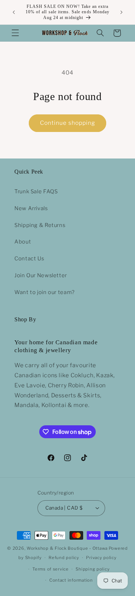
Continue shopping (67, 122)
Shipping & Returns (39, 225)
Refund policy (64, 557)
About (22, 241)
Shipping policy (92, 569)
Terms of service (50, 569)
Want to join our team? (44, 292)
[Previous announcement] (14, 12)
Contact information (71, 580)
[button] (15, 33)
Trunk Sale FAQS (36, 191)
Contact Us (29, 258)
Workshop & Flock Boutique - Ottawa (67, 548)
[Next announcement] (121, 12)
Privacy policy (101, 557)
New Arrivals (31, 208)
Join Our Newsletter (40, 275)
